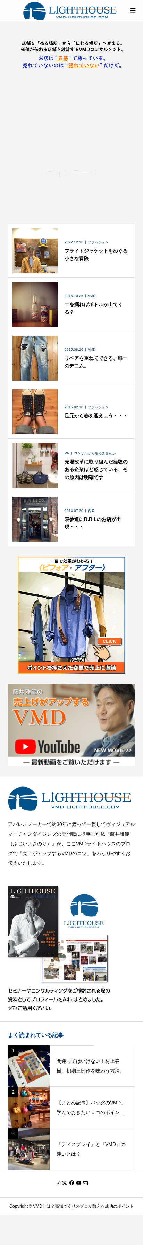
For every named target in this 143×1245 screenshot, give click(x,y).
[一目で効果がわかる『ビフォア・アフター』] (71, 669)
